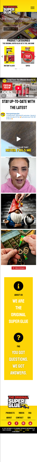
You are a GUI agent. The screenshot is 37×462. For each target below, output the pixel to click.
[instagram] (22, 423)
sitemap (27, 430)
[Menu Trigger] (32, 7)
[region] (18, 25)
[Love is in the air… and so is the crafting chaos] (18, 175)
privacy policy (18, 430)
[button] (18, 25)
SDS (29, 417)
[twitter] (8, 423)
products (10, 412)
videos (21, 412)
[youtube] (29, 423)
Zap (24, 431)
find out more (11, 28)
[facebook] (15, 423)
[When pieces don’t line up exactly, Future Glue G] (18, 247)
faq (29, 412)
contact (19, 417)
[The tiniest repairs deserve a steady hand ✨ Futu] (18, 211)
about (9, 417)
